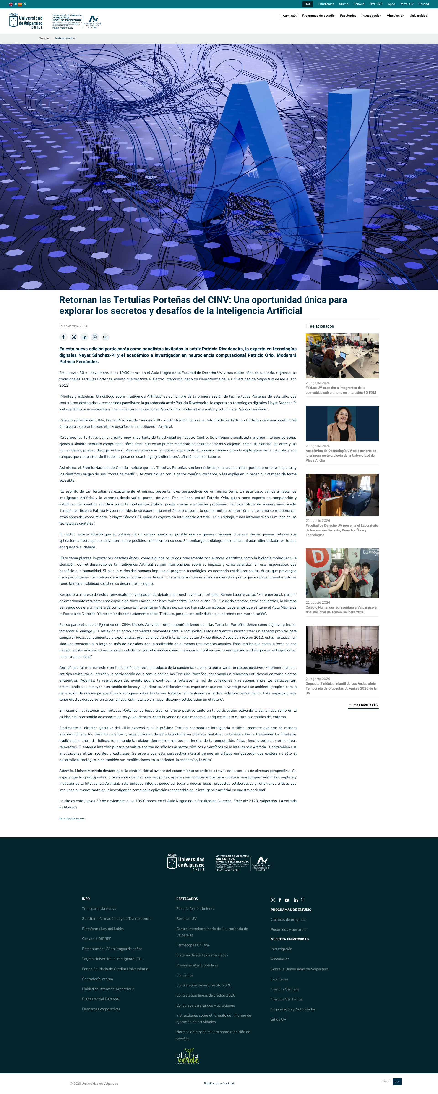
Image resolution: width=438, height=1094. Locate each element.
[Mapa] (302, 899)
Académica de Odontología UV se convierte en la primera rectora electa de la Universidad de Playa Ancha (341, 455)
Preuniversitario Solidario (197, 965)
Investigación (371, 15)
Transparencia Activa (99, 908)
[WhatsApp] (95, 337)
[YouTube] (286, 899)
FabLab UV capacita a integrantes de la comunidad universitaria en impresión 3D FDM (341, 390)
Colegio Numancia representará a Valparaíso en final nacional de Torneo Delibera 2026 (342, 610)
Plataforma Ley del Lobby (103, 928)
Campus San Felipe (286, 999)
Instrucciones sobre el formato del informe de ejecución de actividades (213, 1018)
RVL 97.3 (376, 4)
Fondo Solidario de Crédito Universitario (115, 968)
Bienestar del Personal (101, 999)
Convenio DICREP (96, 938)
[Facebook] (63, 337)
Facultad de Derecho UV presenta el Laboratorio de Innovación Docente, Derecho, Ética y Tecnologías (342, 530)
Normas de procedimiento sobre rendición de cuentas (213, 1035)
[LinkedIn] (84, 337)
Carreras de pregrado (288, 919)
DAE (308, 4)
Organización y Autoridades (293, 1009)
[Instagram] (273, 899)
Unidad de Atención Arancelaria (108, 989)
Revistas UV (186, 918)
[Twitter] (74, 337)
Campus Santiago (285, 989)
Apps (391, 4)
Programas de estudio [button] (318, 15)
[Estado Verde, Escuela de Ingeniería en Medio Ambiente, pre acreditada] (187, 1055)
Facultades (348, 15)
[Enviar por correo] (105, 337)
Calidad (423, 4)
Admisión (290, 16)
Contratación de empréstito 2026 (203, 985)
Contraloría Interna (97, 978)
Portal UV (407, 4)
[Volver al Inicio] (55, 21)
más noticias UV (366, 705)
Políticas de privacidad (219, 1083)
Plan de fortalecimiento (195, 908)
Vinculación (395, 15)
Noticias (44, 38)
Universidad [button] (418, 15)
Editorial (359, 4)
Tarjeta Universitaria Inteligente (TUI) (113, 958)
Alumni (344, 4)
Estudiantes (326, 4)
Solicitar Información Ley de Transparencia (116, 918)
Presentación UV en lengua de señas (112, 948)
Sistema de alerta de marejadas (202, 955)
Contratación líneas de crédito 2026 (205, 995)
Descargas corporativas (101, 1009)
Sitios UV (278, 1019)
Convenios (184, 975)
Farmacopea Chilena (193, 945)
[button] (397, 1081)
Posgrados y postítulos (289, 929)
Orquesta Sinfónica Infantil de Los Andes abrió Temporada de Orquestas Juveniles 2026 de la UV (341, 688)
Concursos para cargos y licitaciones (205, 1005)
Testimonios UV (65, 38)
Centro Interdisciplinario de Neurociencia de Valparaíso (212, 932)
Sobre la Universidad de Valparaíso (299, 969)
